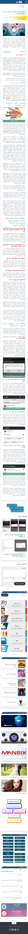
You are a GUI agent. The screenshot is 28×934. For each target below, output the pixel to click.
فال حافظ (19, 846)
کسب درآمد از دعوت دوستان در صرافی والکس (17, 729)
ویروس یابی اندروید (17, 510)
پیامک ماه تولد (7, 857)
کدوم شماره (19, 875)
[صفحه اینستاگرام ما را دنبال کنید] (10, 930)
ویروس (21, 508)
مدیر (20, 17)
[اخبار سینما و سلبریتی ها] (14, 803)
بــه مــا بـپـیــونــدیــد (17, 908)
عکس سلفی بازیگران (14, 816)
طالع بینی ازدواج (18, 857)
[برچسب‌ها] (20, 870)
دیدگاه (23, 568)
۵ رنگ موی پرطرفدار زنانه (21, 793)
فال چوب (19, 841)
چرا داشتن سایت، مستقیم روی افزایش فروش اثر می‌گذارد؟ (14, 761)
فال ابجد (19, 843)
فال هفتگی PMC (18, 838)
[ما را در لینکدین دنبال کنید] (13, 930)
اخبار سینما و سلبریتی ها (14, 801)
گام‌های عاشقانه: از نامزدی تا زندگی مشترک (18, 777)
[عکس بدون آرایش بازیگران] (14, 808)
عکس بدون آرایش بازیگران (14, 806)
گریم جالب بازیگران (20, 811)
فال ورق (7, 838)
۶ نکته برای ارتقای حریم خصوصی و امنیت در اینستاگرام (12, 555)
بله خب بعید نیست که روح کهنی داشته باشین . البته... (12, 886)
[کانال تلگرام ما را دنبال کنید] (18, 930)
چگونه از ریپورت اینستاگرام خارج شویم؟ (13, 535)
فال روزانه (7, 846)
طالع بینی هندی (19, 854)
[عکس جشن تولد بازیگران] (14, 822)
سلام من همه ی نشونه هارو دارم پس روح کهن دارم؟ (12, 892)
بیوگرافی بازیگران (7, 811)
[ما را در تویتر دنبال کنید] (15, 930)
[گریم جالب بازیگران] (20, 812)
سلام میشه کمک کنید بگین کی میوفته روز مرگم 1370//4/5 (12, 881)
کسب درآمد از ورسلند (22, 745)
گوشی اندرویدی (12, 505)
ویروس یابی (13, 508)
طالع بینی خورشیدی (7, 853)
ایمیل (24, 578)
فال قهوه (7, 841)
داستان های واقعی (7, 860)
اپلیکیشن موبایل (20, 6)
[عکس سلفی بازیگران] (14, 817)
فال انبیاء (19, 849)
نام (13, 578)
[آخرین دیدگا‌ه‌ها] (7, 870)
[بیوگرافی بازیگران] (7, 812)
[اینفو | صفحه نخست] (18, 2)
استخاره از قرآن (7, 843)
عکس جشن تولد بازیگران (14, 820)
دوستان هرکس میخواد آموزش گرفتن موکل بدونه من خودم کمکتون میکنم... (12, 898)
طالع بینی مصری (7, 849)
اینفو (7, 47)
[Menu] (26, 2)
